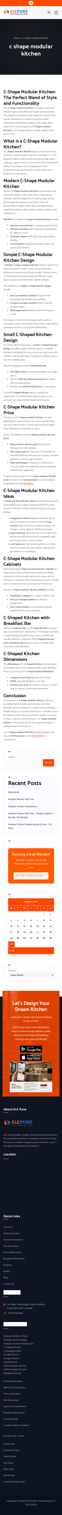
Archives (12, 971)
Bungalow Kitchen (12, 1373)
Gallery (6, 1271)
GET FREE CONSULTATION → (31, 875)
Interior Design (10, 1419)
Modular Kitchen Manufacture (22, 806)
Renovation (13, 792)
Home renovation (12, 1394)
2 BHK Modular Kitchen (14, 1366)
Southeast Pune (11, 1450)
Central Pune (9, 1457)
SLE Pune (28, 484)
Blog (5, 1277)
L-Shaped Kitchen (12, 1347)
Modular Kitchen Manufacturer (18, 1344)
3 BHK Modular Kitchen (14, 1369)
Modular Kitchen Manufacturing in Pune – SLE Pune (30, 826)
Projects (7, 1265)
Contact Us (8, 1284)
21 (38, 932)
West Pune (8, 1469)
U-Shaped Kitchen (12, 1351)
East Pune (8, 1463)
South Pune (9, 1444)
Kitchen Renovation (13, 1240)
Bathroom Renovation (14, 1388)
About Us (8, 1227)
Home (17, 38)
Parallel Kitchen (11, 1355)
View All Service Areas (14, 1482)
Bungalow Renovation (14, 1259)
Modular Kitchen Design (15, 1340)
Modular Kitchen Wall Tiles (21, 799)
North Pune (9, 1475)
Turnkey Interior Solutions (16, 1425)
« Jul (12, 951)
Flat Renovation (11, 1246)
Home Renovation (12, 1252)
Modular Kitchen (11, 1233)
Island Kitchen (10, 1362)
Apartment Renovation (14, 1406)
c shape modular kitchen (35, 38)
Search (11, 757)
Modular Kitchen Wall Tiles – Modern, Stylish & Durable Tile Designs (30, 815)
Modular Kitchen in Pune (15, 1336)
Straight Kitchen (11, 1358)
